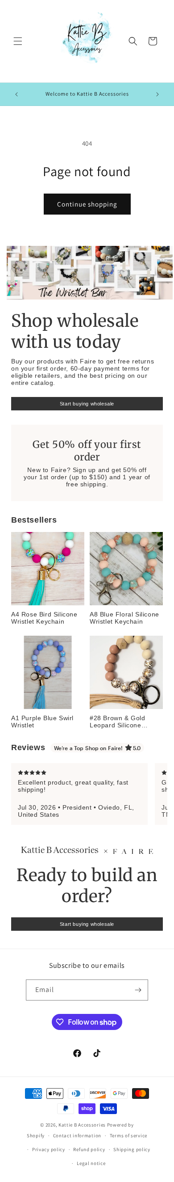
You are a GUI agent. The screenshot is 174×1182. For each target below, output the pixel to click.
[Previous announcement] (16, 94)
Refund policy (89, 1149)
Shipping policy (131, 1149)
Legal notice (91, 1163)
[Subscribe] (138, 989)
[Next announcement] (157, 94)
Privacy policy (48, 1149)
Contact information (77, 1135)
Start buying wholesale (87, 403)
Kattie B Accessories (82, 1125)
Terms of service (128, 1135)
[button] (18, 41)
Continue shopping (87, 204)
